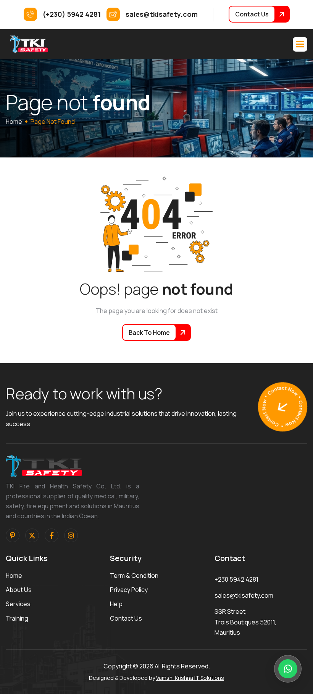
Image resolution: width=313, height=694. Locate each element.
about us (19, 589)
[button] (300, 44)
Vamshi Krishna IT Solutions (190, 677)
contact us (126, 618)
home (14, 121)
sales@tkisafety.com (244, 595)
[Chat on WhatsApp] (287, 668)
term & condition (134, 575)
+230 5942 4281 (236, 579)
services (18, 604)
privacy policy (129, 589)
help (116, 604)
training (17, 618)
